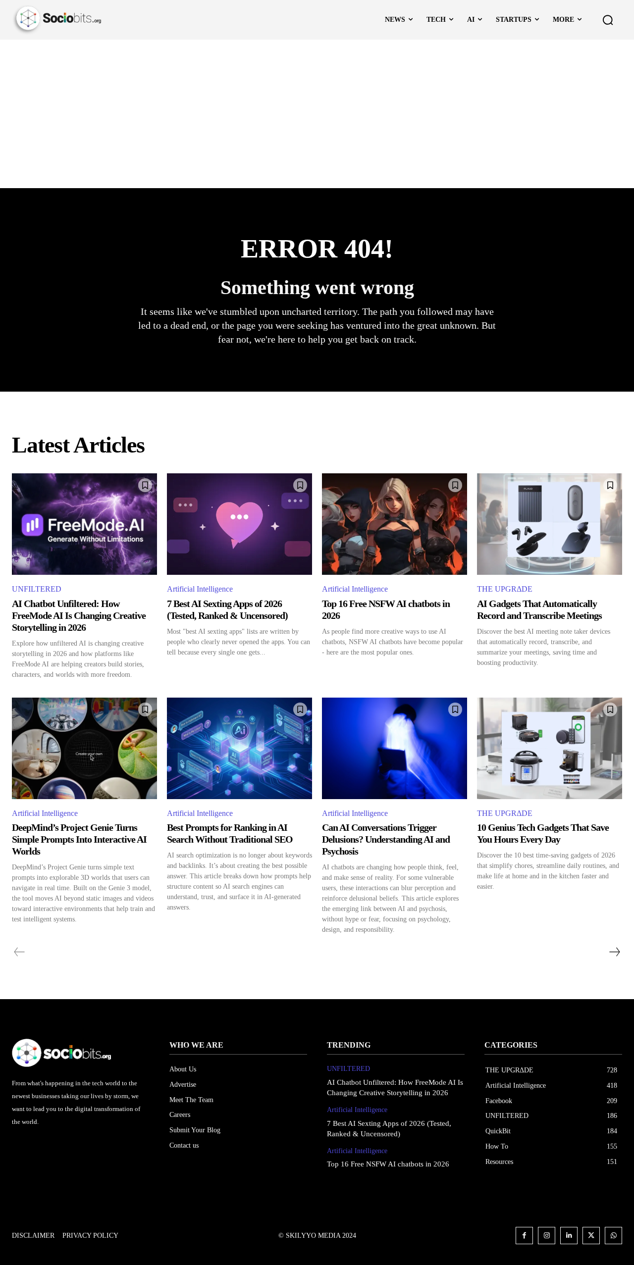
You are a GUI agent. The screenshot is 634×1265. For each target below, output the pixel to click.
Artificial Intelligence (200, 589)
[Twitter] (591, 1235)
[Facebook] (524, 1235)
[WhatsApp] (613, 1235)
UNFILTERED (36, 589)
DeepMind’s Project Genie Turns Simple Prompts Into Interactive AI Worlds (79, 839)
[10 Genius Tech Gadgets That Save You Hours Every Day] (549, 748)
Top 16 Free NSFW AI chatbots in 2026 (388, 1164)
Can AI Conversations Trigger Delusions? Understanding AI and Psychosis (386, 839)
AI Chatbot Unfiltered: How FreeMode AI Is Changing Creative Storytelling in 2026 (79, 615)
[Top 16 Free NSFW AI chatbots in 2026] (394, 524)
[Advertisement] (317, 114)
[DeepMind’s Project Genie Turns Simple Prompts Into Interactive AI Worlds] (84, 748)
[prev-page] (19, 952)
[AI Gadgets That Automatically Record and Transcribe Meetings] (549, 524)
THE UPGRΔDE (504, 589)
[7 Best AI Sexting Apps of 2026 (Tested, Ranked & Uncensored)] (239, 524)
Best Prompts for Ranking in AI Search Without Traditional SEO (230, 833)
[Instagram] (546, 1235)
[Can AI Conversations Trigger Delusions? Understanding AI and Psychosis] (394, 748)
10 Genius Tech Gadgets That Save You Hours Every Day (543, 833)
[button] (607, 19)
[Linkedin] (569, 1235)
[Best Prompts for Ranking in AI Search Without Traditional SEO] (239, 748)
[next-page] (614, 952)
